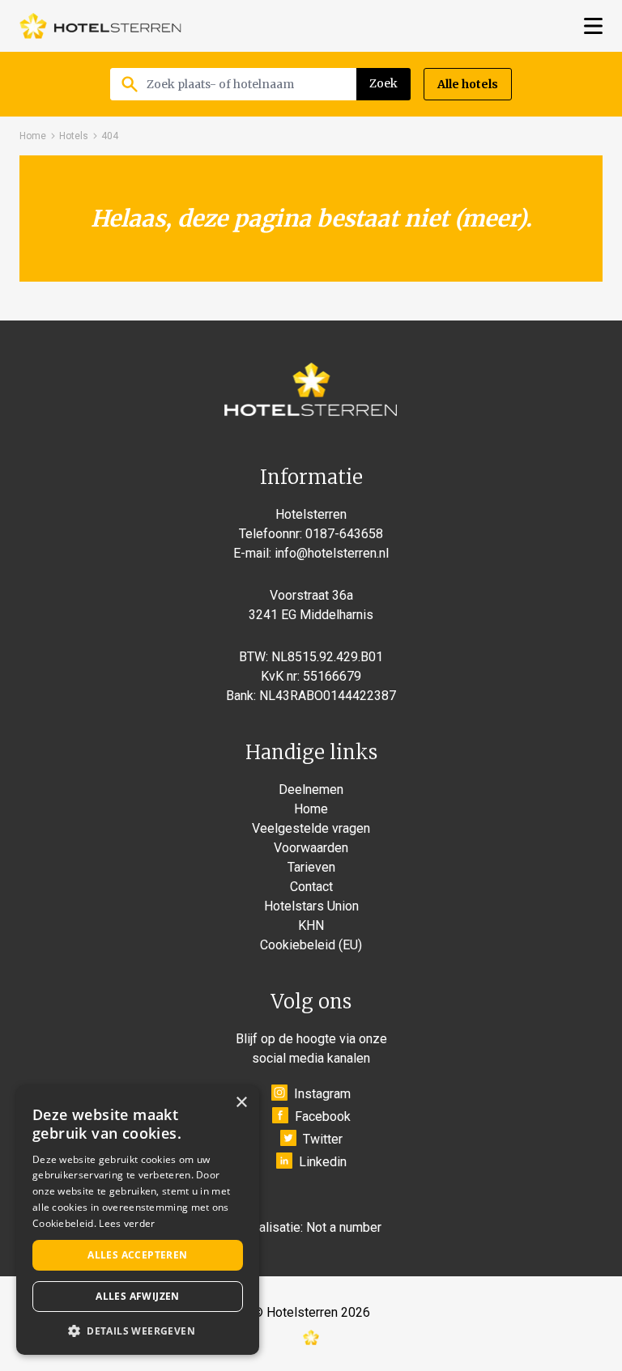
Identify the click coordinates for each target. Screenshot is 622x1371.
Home (32, 136)
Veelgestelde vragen (311, 828)
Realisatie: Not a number (312, 1227)
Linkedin (323, 1161)
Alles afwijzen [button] (138, 1296)
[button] (137, 1330)
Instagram (322, 1093)
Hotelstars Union (311, 906)
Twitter (323, 1139)
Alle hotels (467, 84)
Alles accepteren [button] (137, 1255)
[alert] (137, 1220)
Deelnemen (311, 789)
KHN (311, 925)
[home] (100, 26)
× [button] (241, 1103)
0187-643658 (344, 533)
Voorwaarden (311, 847)
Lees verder (127, 1223)
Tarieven (311, 867)
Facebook (323, 1116)
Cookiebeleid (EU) (311, 945)
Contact (311, 886)
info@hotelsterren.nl (332, 553)
